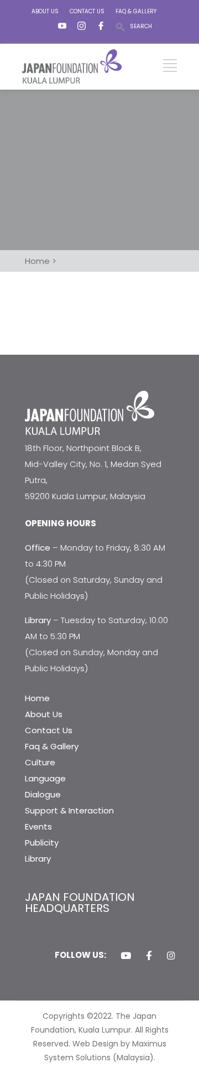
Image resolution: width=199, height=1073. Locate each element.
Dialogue (43, 794)
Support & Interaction (69, 810)
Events (38, 826)
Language (45, 778)
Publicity (42, 842)
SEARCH (141, 26)
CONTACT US (87, 11)
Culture (40, 762)
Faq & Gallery (51, 746)
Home (37, 698)
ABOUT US (45, 11)
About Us (43, 714)
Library (38, 858)
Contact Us (48, 730)
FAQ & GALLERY (136, 11)
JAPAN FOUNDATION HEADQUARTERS (80, 902)
